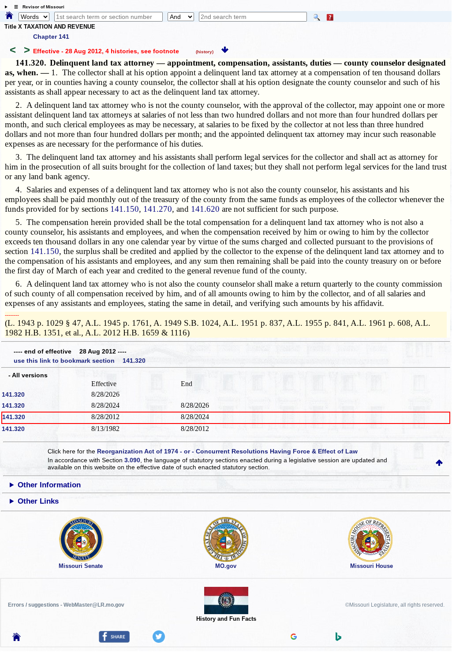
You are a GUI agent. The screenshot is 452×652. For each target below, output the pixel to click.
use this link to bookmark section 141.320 (80, 360)
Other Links (38, 501)
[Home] (9, 15)
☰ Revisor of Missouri (37, 6)
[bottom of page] (224, 51)
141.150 (124, 209)
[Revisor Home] (16, 638)
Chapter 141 (51, 36)
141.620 (205, 209)
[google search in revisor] (294, 637)
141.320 (13, 394)
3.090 (132, 460)
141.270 (157, 209)
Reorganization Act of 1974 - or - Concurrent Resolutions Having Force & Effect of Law (227, 451)
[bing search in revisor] (339, 638)
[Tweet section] (159, 640)
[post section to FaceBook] (114, 640)
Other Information (49, 485)
